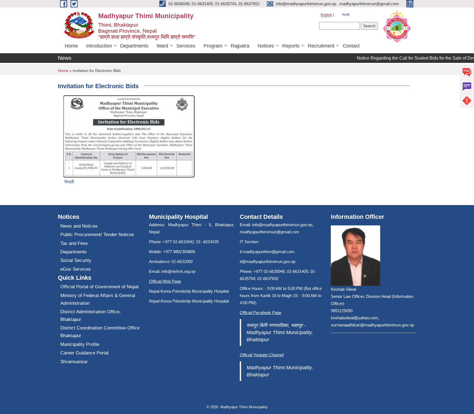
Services (185, 46)
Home (71, 46)
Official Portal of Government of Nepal (99, 286)
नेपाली (345, 15)
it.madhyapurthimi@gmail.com (267, 251)
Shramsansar (74, 361)
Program (213, 46)
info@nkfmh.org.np (178, 271)
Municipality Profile (79, 344)
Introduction (99, 46)
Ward (162, 46)
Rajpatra (240, 46)
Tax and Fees (74, 243)
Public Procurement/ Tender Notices (97, 234)
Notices (266, 46)
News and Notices (79, 226)
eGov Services (75, 269)
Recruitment (321, 46)
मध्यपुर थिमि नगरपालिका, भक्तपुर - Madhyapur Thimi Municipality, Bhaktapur (280, 332)
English (326, 15)
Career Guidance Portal (84, 353)
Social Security (75, 260)
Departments (134, 46)
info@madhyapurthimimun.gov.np (282, 224)
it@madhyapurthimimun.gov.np (267, 261)
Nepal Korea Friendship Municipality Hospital (189, 301)
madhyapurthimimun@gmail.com (269, 232)
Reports (291, 46)
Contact (351, 46)
